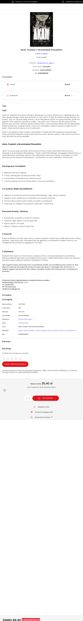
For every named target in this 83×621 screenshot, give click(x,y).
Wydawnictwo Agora (45, 63)
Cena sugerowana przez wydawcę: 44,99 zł (41, 387)
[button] (41, 29)
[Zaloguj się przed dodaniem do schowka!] (4, 390)
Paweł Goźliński (41, 54)
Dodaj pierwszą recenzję (15, 364)
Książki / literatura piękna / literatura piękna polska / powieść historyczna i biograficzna (47, 330)
